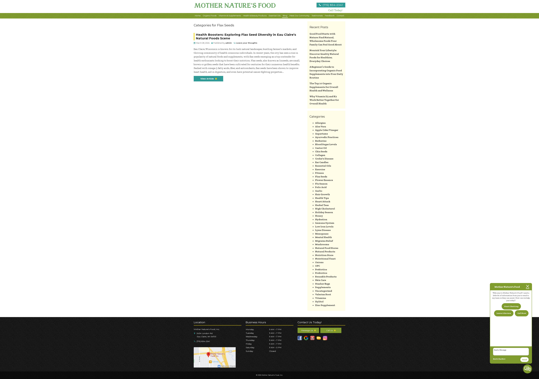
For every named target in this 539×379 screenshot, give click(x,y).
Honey (319, 215)
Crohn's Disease (324, 158)
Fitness (319, 172)
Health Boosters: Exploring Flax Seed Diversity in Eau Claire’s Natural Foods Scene (246, 36)
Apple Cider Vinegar (326, 130)
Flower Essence (324, 180)
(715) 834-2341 (332, 5)
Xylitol (319, 301)
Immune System (324, 223)
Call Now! (521, 313)
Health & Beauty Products (255, 15)
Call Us (329, 330)
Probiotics (321, 273)
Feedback (329, 15)
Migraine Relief (324, 240)
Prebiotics (321, 269)
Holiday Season (324, 212)
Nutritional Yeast (325, 258)
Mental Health (323, 237)
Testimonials (317, 15)
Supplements (323, 287)
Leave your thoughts (246, 43)
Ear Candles (321, 162)
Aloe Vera (320, 126)
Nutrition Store (324, 255)
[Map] (215, 366)
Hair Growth (322, 194)
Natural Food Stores (326, 248)
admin (228, 43)
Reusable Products (326, 276)
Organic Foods (209, 15)
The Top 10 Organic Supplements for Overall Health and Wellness (324, 87)
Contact (340, 15)
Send (524, 360)
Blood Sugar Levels (326, 144)
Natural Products (325, 251)
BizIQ (495, 359)
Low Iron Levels (324, 226)
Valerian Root (323, 294)
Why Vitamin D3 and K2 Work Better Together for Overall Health (324, 100)
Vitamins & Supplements (230, 15)
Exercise (320, 169)
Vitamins (320, 298)
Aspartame (321, 133)
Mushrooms (322, 244)
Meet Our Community (299, 15)
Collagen (320, 155)
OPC (317, 265)
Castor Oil (321, 148)
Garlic (318, 190)
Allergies (320, 122)
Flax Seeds (321, 176)
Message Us (307, 330)
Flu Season (321, 183)
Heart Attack (322, 201)
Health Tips (322, 198)
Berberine (320, 140)
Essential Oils (274, 15)
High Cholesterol (325, 208)
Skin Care (320, 280)
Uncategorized (323, 290)
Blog (285, 15)
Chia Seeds (321, 151)
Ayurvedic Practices (326, 137)
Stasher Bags (322, 283)
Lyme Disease (323, 230)
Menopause (321, 233)
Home (198, 15)
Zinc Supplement (325, 305)
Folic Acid (320, 187)
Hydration (321, 219)
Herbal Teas (322, 205)
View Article (207, 78)
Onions (319, 262)
